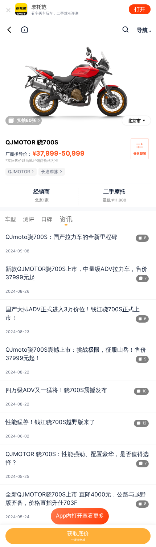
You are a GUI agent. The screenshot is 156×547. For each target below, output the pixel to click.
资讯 (66, 219)
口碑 (46, 219)
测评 (28, 219)
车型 (10, 219)
